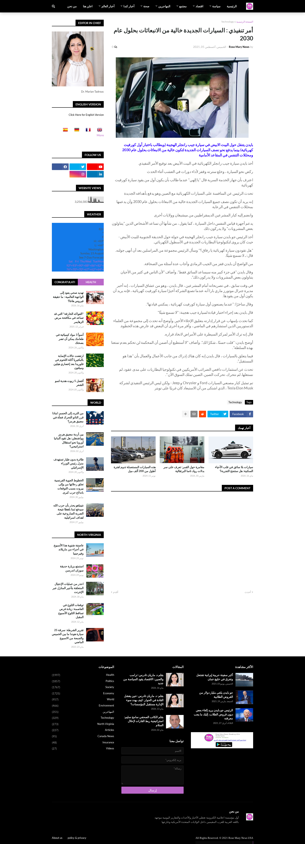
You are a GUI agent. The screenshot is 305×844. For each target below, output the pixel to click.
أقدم (115, 592)
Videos (83, 748)
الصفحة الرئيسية (244, 21)
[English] (98, 131)
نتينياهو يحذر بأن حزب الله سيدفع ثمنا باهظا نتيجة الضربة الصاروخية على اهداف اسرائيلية (68, 511)
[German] (75, 131)
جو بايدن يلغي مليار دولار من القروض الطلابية (216, 694)
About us (57, 837)
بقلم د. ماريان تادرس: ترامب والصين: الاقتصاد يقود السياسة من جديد (143, 679)
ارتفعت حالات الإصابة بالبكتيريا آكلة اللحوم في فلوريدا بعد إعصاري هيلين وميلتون (69, 361)
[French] (87, 131)
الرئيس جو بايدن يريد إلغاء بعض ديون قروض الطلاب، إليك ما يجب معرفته (213, 714)
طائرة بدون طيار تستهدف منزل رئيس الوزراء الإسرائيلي (69, 463)
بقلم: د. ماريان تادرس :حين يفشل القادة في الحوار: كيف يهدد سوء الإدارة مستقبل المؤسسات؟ (143, 700)
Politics (83, 681)
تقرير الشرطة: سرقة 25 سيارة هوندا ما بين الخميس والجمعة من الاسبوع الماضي (68, 636)
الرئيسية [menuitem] (232, 6)
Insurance (83, 742)
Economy (83, 693)
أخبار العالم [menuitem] (108, 6)
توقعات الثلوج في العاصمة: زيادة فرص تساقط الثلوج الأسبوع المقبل (71, 611)
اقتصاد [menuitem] (199, 6)
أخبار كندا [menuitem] (128, 6)
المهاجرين (83, 712)
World (83, 699)
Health (91, 282)
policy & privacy (77, 837)
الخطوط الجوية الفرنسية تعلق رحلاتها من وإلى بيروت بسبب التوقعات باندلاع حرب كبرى (69, 486)
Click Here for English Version (86, 114)
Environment (83, 705)
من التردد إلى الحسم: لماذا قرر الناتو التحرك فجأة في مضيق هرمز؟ (68, 417)
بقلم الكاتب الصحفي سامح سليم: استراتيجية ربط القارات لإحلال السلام (143, 721)
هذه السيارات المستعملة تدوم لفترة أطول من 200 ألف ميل (135, 469)
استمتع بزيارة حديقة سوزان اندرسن (72, 568)
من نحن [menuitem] (72, 6)
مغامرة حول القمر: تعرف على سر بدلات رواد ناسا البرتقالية (183, 469)
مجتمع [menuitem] (183, 6)
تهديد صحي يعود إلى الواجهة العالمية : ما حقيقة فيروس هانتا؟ (68, 296)
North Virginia (83, 724)
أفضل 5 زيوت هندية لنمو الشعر (69, 382)
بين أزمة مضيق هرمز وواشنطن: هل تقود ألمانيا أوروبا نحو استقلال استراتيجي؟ (69, 440)
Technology (227, 21)
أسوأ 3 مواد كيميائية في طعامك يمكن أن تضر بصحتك (70, 338)
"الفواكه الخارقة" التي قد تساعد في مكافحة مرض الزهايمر (69, 317)
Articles (83, 730)
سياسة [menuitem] (216, 6)
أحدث (248, 592)
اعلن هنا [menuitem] (88, 6)
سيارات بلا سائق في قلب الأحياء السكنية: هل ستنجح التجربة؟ (234, 469)
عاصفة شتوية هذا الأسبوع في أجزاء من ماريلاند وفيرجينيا (69, 549)
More (100, 135)
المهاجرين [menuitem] (164, 6)
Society (83, 687)
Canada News (83, 736)
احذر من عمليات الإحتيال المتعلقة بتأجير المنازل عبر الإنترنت (68, 588)
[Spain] (64, 131)
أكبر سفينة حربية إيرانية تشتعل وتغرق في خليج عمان (214, 677)
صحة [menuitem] (146, 6)
